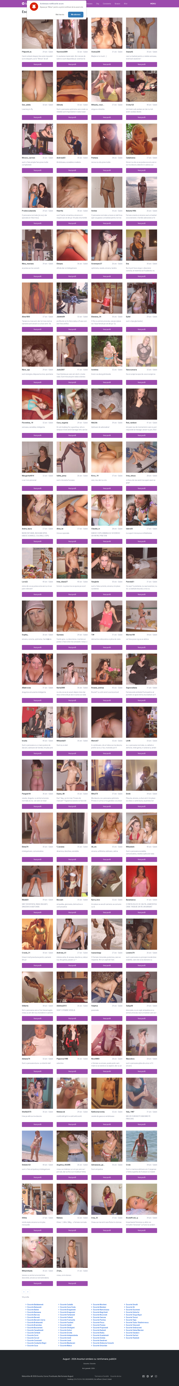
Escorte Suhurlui (132, 1312)
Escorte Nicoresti (100, 1315)
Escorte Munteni (99, 1307)
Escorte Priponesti (100, 1328)
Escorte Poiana (99, 1325)
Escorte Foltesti (66, 1317)
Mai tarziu (60, 14)
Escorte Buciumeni (34, 1328)
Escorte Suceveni (133, 1310)
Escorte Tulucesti (133, 1325)
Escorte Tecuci (132, 1317)
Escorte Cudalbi (66, 1305)
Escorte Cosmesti (34, 1340)
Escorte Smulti (132, 1305)
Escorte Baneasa (34, 1312)
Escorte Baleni (33, 1310)
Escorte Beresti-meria (36, 1320)
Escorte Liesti (65, 1340)
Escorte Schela (99, 1338)
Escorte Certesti (33, 1333)
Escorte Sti (130, 1307)
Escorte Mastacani (67, 1343)
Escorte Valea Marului (135, 1330)
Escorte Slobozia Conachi (103, 1343)
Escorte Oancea (99, 1317)
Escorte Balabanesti (35, 1305)
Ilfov (125, 4)
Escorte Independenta (69, 1335)
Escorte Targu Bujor (134, 1315)
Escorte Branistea (34, 1325)
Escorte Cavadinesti (35, 1330)
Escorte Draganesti (68, 1310)
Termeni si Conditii (102, 1376)
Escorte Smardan (100, 1346)
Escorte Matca (66, 1346)
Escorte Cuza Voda (67, 1307)
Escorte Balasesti (34, 1307)
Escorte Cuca (32, 1346)
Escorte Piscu (98, 1322)
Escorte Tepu (131, 1320)
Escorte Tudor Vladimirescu (137, 1322)
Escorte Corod (33, 1338)
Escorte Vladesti (132, 1338)
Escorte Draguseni (67, 1312)
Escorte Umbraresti (134, 1328)
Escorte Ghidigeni (67, 1328)
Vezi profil (37, 64)
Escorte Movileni (100, 1305)
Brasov (117, 4)
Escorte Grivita (66, 1333)
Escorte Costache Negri (36, 1343)
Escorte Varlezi (132, 1335)
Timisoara (88, 4)
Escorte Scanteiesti (101, 1335)
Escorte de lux (116, 1376)
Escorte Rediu (98, 1333)
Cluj (97, 4)
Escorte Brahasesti (35, 1322)
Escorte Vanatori (132, 1333)
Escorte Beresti (33, 1317)
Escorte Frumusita (67, 1320)
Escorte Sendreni (100, 1340)
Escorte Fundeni (66, 1322)
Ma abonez (75, 14)
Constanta (107, 4)
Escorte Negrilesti (100, 1312)
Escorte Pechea (99, 1320)
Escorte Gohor (66, 1330)
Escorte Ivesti (65, 1338)
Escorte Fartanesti (67, 1315)
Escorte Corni (32, 1335)
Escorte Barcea (33, 1315)
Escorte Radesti (99, 1330)
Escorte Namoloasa (101, 1310)
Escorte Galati (65, 1325)
